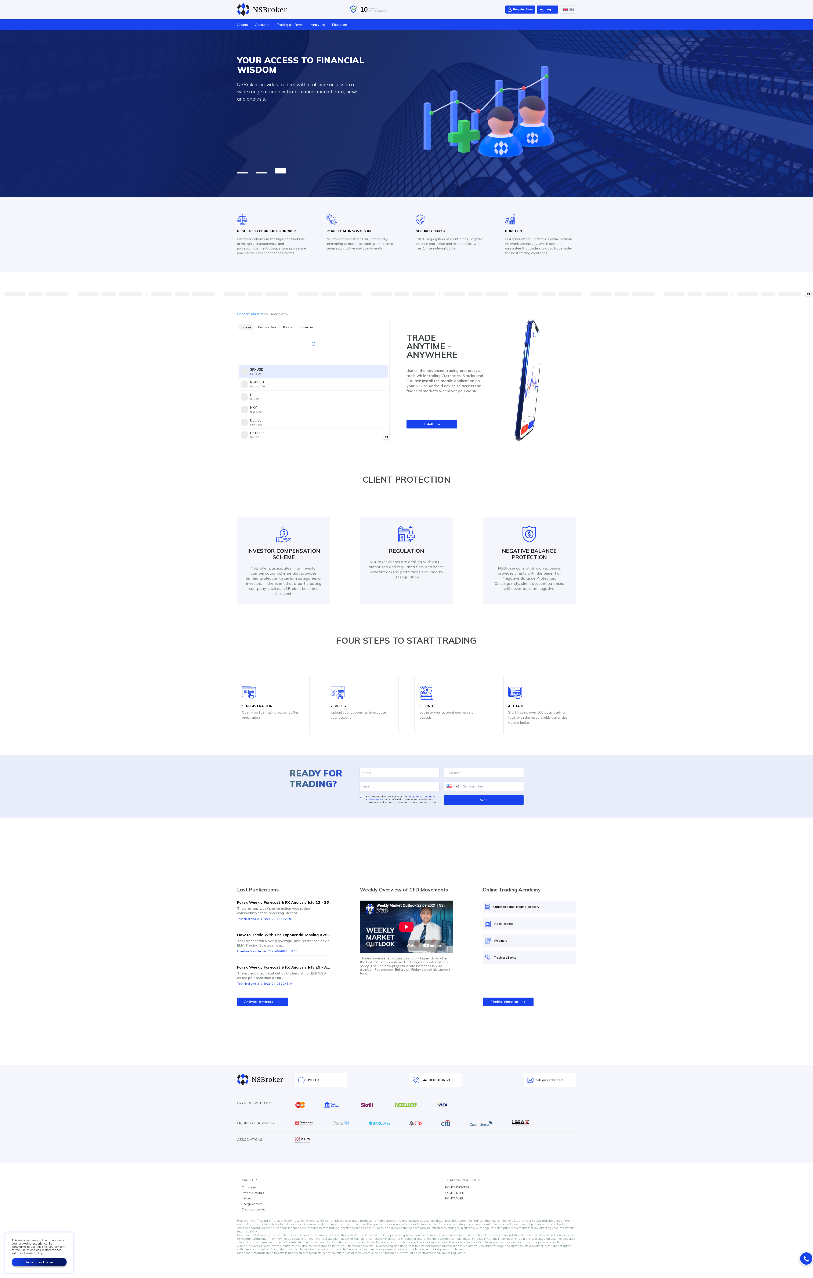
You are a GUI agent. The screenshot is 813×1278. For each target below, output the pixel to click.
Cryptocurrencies (253, 1209)
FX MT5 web (454, 1198)
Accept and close (39, 1262)
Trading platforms (290, 24)
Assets (242, 24)
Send (483, 800)
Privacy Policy (374, 799)
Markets (250, 1180)
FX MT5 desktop (457, 1187)
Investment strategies (252, 951)
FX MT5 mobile (456, 1193)
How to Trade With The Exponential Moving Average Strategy (283, 935)
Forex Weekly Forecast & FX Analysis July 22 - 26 (283, 902)
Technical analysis (249, 918)
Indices (246, 1198)
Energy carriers (252, 1204)
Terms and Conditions (422, 796)
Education (339, 24)
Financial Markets (262, 314)
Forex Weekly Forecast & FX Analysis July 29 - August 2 (283, 967)
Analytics (318, 24)
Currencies (249, 1187)
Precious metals (253, 1193)
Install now (432, 424)
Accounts (262, 24)
